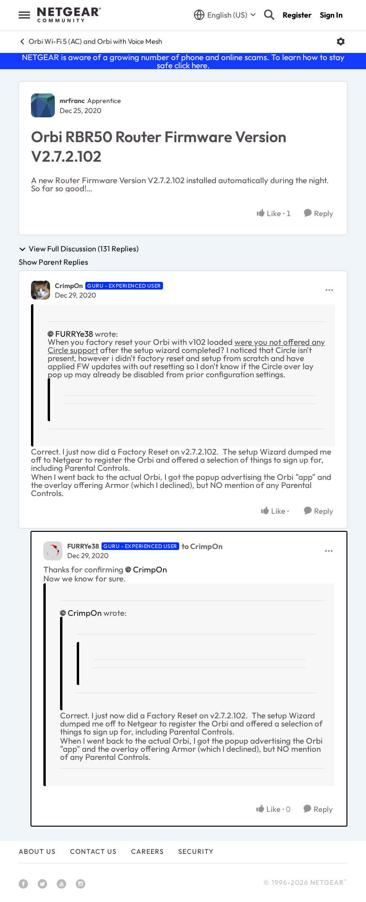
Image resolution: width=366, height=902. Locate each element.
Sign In (331, 15)
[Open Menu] (340, 41)
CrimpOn (69, 285)
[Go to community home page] (69, 14)
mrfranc (72, 100)
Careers (147, 851)
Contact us (93, 851)
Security (196, 851)
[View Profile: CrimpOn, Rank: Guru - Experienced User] (40, 290)
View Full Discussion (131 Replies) (84, 249)
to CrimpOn (202, 546)
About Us (37, 851)
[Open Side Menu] (24, 15)
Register (297, 15)
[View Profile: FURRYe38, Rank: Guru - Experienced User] (52, 550)
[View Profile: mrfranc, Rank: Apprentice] (43, 105)
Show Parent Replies (53, 262)
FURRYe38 (74, 334)
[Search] (269, 15)
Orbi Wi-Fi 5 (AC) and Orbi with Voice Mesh (95, 41)
